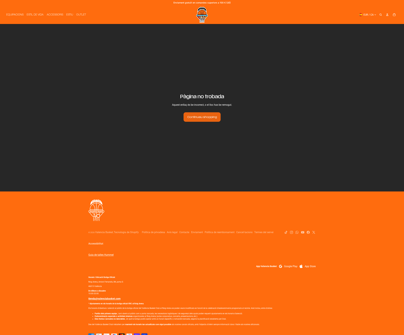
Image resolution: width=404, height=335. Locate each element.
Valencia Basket (104, 232)
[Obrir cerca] (380, 14)
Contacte (184, 232)
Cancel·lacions (244, 232)
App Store (310, 266)
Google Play (290, 266)
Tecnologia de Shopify (126, 232)
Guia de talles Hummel (101, 254)
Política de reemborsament (220, 232)
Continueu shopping (202, 117)
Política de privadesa (153, 232)
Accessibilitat (95, 243)
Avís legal (172, 232)
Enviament (197, 232)
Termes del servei (263, 232)
